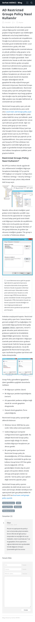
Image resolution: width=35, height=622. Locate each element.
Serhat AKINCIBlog (12, 2)
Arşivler (21, 22)
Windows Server (8, 511)
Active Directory (8, 503)
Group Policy (7, 507)
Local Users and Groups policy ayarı (18, 112)
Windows (18, 507)
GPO (18, 503)
